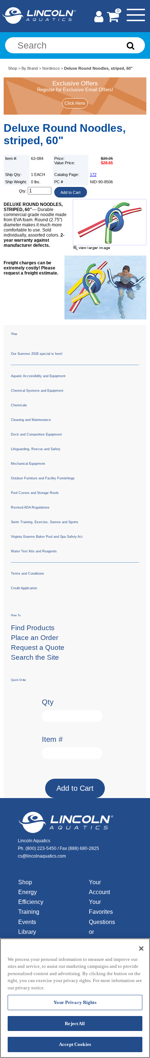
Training (28, 912)
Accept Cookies (75, 1044)
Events (27, 922)
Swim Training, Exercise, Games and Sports (44, 522)
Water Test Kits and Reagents (34, 551)
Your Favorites (101, 907)
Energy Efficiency (30, 897)
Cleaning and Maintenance (31, 420)
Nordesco (51, 68)
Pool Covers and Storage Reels (35, 493)
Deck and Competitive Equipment (36, 434)
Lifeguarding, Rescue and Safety (35, 449)
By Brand (29, 68)
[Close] (141, 948)
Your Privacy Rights (75, 1002)
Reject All (75, 1023)
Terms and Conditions (27, 573)
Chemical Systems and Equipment (37, 390)
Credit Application (24, 588)
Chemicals (19, 405)
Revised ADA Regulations (30, 507)
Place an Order (34, 637)
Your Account (99, 887)
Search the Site (35, 657)
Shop (12, 68)
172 (93, 174)
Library (27, 932)
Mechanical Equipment (28, 463)
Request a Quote (37, 647)
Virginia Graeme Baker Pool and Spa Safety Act (47, 536)
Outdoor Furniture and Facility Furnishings (43, 478)
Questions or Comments (103, 932)
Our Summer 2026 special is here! (37, 354)
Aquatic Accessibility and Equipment (38, 376)
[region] (75, 998)
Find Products (33, 627)
